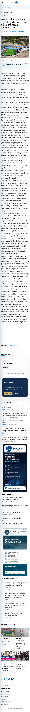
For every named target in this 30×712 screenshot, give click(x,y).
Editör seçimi (5, 694)
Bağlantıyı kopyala (18, 31)
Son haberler (5, 691)
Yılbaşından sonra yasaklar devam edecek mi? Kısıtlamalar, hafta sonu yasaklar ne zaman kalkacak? (15, 595)
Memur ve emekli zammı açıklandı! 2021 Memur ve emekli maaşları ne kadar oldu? (15, 605)
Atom (6, 704)
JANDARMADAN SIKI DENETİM (11, 518)
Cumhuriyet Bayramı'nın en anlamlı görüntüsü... (20, 667)
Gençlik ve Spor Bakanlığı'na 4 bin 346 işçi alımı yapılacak (21, 645)
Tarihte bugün (5, 701)
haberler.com (13, 345)
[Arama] (23, 2)
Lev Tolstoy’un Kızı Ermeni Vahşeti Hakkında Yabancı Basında (12, 498)
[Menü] (2, 2)
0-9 (12, 7)
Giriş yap (8, 393)
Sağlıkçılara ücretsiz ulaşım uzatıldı (6, 643)
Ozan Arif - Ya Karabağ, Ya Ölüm (11, 512)
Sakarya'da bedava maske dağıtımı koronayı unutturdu (15, 614)
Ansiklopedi (5, 7)
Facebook (6, 60)
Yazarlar (3, 699)
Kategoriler (4, 696)
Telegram (11, 60)
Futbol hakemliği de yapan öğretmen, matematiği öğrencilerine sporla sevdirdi (14, 414)
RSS (2, 704)
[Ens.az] (15, 2)
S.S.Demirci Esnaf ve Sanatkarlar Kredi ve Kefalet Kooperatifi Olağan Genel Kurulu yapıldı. (14, 430)
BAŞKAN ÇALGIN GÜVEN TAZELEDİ (12, 524)
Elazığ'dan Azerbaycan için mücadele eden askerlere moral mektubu (15, 506)
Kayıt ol (16, 393)
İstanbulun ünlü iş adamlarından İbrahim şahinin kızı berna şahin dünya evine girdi (14, 438)
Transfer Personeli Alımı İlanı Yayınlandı (7, 668)
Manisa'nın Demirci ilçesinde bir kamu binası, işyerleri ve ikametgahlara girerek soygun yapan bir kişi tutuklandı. (16, 584)
